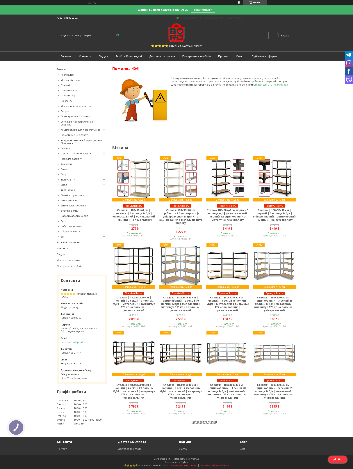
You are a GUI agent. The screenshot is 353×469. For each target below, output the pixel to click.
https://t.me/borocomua (74, 378)
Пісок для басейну (71, 158)
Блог (242, 448)
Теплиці (65, 148)
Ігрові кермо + (69, 190)
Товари (61, 69)
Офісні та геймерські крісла (76, 153)
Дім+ (63, 236)
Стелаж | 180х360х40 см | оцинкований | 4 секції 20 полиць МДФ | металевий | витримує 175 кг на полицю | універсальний (227, 391)
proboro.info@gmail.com (74, 342)
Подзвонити (203, 10)
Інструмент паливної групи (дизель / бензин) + (81, 142)
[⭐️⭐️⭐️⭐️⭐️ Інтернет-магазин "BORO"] (176, 32)
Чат (340, 459)
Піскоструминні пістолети (75, 116)
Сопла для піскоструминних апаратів (77, 123)
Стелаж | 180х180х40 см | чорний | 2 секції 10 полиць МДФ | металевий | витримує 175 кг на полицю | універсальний (134, 304)
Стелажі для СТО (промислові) (270, 84)
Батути (65, 111)
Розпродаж (67, 74)
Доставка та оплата (162, 56)
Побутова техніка (71, 226)
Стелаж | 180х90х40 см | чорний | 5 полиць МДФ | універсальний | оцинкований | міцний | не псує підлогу (274, 214)
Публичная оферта (264, 56)
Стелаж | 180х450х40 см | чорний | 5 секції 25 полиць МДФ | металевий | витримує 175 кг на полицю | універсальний (181, 391)
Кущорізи (66, 164)
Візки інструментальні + (74, 195)
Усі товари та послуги (204, 421)
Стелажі (65, 85)
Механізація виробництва (76, 106)
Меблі (64, 184)
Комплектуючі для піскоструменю (80, 129)
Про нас (223, 56)
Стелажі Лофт (68, 95)
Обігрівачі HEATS (70, 231)
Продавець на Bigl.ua (176, 462)
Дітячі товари (69, 200)
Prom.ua (194, 458)
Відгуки (103, 56)
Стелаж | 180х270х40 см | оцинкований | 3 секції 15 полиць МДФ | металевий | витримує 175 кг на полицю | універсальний (274, 304)
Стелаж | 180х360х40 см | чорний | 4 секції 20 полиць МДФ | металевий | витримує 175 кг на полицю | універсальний (134, 391)
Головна (66, 56)
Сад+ (63, 221)
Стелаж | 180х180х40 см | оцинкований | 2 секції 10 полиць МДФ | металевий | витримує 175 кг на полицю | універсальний (181, 304)
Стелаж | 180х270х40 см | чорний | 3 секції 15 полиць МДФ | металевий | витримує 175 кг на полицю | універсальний (227, 304)
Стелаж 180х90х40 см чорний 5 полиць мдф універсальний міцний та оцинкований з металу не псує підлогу (227, 214)
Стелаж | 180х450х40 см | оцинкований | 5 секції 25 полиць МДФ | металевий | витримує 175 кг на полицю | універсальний (274, 391)
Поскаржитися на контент (183, 465)
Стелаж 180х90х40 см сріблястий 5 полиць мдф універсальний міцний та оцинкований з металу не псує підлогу (180, 216)
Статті (240, 56)
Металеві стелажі (71, 80)
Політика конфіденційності (214, 465)
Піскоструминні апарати (75, 135)
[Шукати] (117, 35)
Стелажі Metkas (70, 90)
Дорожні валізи (70, 210)
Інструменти (68, 179)
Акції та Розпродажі (129, 56)
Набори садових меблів (74, 215)
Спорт (64, 174)
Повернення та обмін (196, 56)
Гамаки (65, 169)
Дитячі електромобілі (73, 205)
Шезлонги (66, 100)
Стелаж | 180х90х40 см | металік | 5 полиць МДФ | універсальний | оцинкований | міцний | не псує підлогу (134, 214)
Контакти (85, 56)
